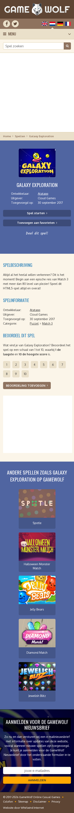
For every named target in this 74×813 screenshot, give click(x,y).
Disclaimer (39, 801)
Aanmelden (37, 780)
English (44, 23)
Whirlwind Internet (32, 807)
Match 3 (47, 323)
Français (68, 23)
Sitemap (23, 801)
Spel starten (36, 213)
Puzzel (34, 323)
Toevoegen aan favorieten (36, 222)
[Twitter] (15, 23)
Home (7, 136)
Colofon (8, 801)
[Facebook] (6, 23)
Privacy (56, 801)
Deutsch (60, 23)
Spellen (20, 136)
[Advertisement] (37, 92)
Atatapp (43, 193)
